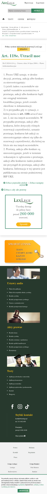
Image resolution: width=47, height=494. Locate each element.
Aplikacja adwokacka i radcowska (19, 377)
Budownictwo (12, 472)
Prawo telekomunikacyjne (10, 29)
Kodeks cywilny (14, 296)
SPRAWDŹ (23, 49)
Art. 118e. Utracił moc (9, 35)
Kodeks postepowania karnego (18, 306)
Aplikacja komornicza (15, 380)
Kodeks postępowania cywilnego (19, 299)
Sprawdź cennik (19, 244)
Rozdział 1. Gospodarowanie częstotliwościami (17, 33)
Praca (15, 457)
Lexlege (12, 467)
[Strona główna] (3, 20)
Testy (10, 19)
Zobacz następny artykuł (31, 183)
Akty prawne (25, 27)
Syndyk (11, 391)
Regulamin (31, 452)
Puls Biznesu (35, 467)
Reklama (31, 447)
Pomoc (15, 447)
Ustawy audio (24, 252)
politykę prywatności (8, 487)
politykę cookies (39, 485)
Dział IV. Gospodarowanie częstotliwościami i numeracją (20, 31)
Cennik (21, 19)
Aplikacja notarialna (15, 384)
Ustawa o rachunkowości (16, 303)
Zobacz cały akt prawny (14, 189)
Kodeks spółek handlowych (17, 343)
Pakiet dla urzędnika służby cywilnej (20, 292)
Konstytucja (12, 350)
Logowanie (40, 3)
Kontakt (15, 452)
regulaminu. (21, 485)
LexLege (21, 259)
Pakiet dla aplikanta (15, 289)
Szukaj (37, 10)
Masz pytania (19, 436)
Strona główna (13, 27)
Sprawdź (23, 224)
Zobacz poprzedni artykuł (16, 182)
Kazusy (20, 256)
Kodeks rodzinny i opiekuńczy (18, 340)
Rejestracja (29, 3)
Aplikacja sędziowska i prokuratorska (20, 387)
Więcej (32, 19)
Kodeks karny (13, 333)
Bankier (34, 472)
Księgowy (12, 394)
